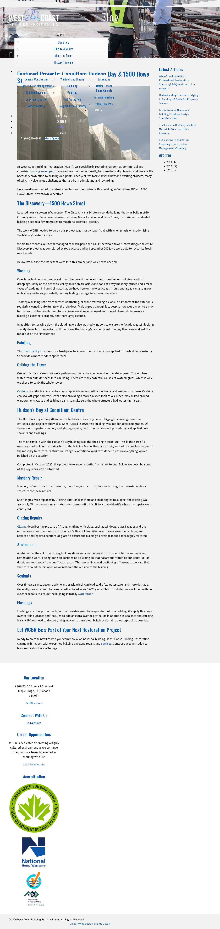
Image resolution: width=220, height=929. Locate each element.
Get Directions (33, 703)
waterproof (85, 594)
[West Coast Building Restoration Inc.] (34, 30)
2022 (167, 166)
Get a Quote (52, 138)
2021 (167, 170)
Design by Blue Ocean (97, 923)
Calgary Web (77, 923)
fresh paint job (32, 351)
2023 (167, 162)
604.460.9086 (34, 723)
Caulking (22, 391)
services (106, 643)
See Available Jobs (34, 764)
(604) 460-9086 (32, 138)
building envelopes (42, 171)
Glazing (22, 526)
